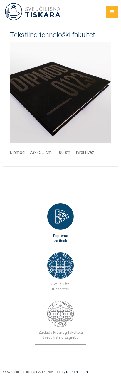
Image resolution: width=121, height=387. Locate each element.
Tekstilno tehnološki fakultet (52, 35)
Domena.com (77, 372)
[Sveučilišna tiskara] (33, 11)
